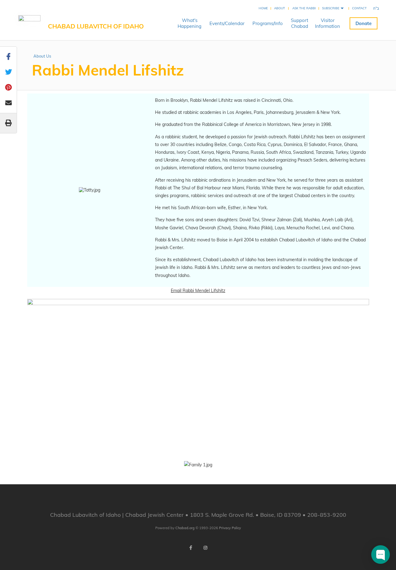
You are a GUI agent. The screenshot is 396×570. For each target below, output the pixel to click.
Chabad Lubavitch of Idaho (96, 26)
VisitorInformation (327, 23)
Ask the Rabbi (304, 8)
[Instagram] (205, 548)
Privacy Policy (230, 528)
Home (263, 8)
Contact (359, 8)
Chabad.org (185, 528)
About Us (42, 56)
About (279, 8)
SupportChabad (299, 23)
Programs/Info (267, 23)
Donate (363, 23)
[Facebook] (190, 548)
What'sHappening (189, 23)
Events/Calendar (226, 23)
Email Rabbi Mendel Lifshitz (198, 290)
